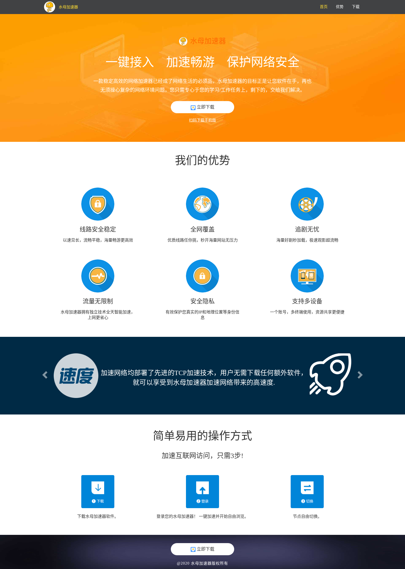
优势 (340, 7)
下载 (356, 7)
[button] (44, 373)
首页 (324, 7)
